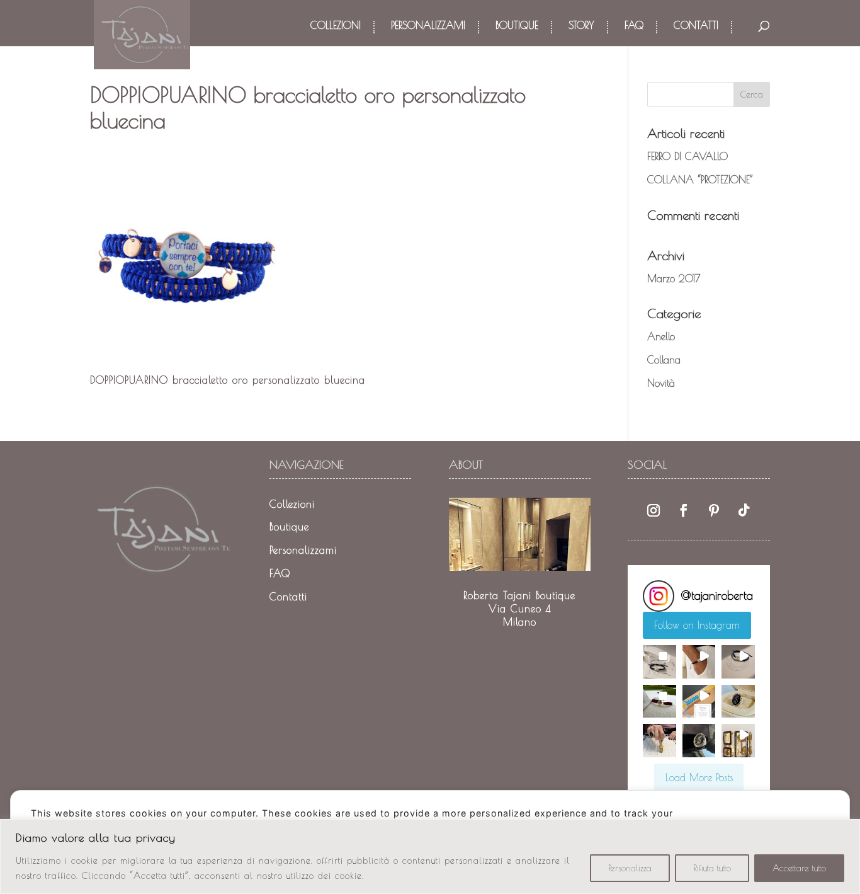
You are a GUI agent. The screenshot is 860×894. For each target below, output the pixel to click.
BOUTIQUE (516, 26)
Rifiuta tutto (712, 868)
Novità (661, 383)
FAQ (634, 26)
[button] (659, 661)
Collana (664, 359)
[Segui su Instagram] (653, 510)
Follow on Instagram (697, 625)
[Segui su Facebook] (683, 510)
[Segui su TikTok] (744, 510)
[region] (430, 856)
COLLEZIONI (335, 26)
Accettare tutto (799, 868)
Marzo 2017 (674, 278)
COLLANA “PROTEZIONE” (700, 179)
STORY (581, 26)
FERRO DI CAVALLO (687, 156)
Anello (661, 336)
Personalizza (630, 868)
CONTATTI (696, 26)
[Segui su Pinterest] (714, 510)
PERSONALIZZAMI (428, 26)
